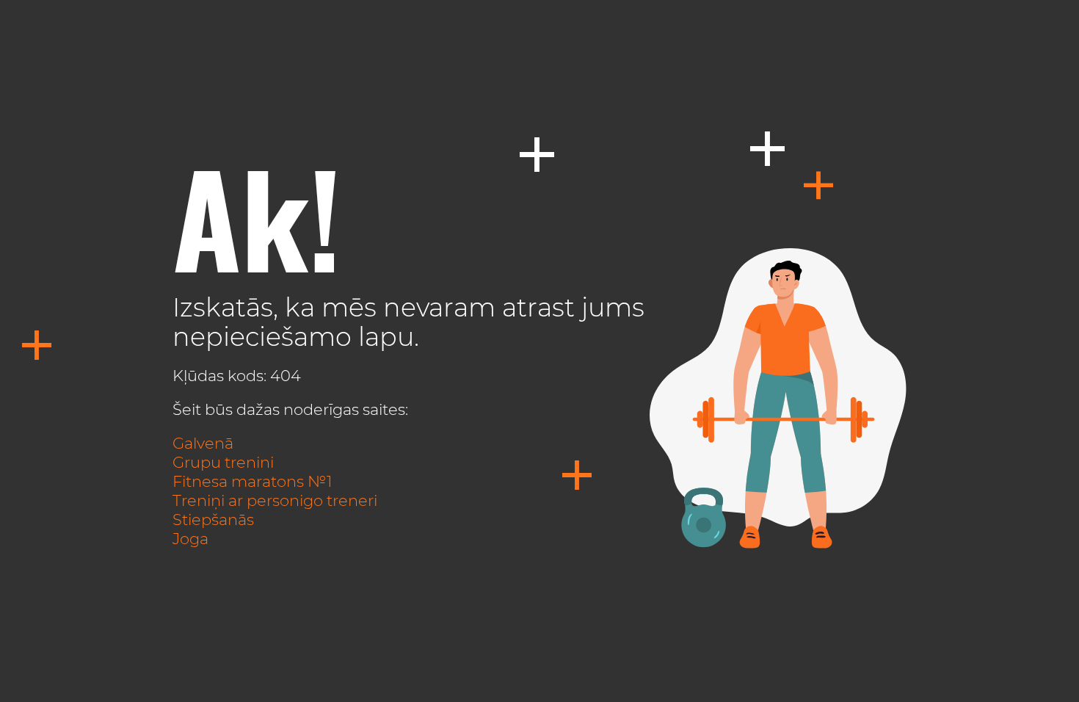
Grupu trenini (223, 462)
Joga (190, 538)
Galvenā (202, 443)
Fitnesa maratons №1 (252, 481)
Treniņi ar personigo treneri (274, 500)
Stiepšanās (213, 519)
